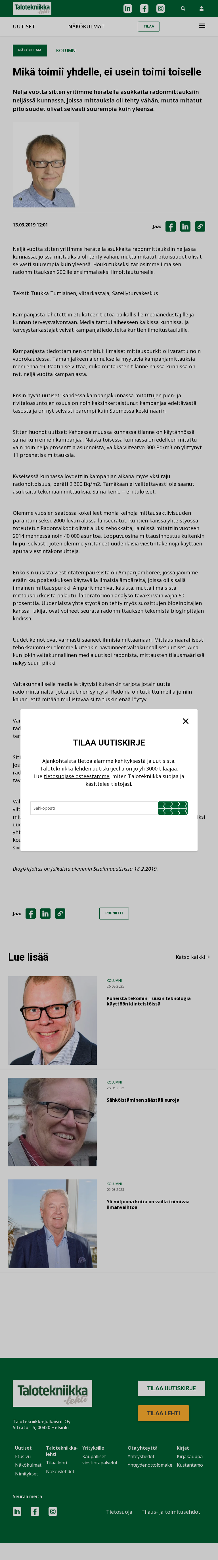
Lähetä (173, 808)
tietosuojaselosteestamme (76, 776)
